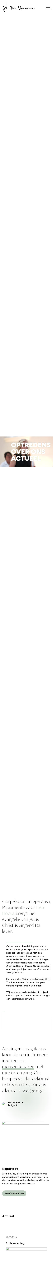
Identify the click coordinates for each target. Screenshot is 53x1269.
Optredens (31, 445)
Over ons (28, 451)
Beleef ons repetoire (14, 1193)
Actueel (26, 458)
